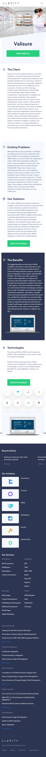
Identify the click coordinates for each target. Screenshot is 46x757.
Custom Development (9, 599)
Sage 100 (27, 579)
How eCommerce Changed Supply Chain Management (21, 680)
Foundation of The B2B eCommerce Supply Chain (19, 673)
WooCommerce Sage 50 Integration (14, 717)
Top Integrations (7, 713)
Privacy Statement (34, 750)
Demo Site (5, 591)
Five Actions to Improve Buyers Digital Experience (19, 634)
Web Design (6, 595)
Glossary (12, 750)
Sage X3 (27, 582)
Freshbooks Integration (10, 652)
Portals (26, 591)
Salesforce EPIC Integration (11, 721)
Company (27, 607)
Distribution (28, 603)
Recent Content (7, 668)
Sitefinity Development (10, 607)
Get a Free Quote (19, 243)
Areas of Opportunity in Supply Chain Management (20, 676)
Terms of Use (21, 750)
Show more (6, 642)
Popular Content (7, 689)
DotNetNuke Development (11, 603)
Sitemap (4, 750)
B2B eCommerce (8, 564)
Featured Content (8, 626)
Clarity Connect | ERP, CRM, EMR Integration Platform (20, 638)
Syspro (26, 586)
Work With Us (23, 53)
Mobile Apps (6, 610)
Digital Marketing (8, 614)
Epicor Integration (8, 725)
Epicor (26, 575)
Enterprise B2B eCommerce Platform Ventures (18, 704)
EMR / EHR (28, 571)
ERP (25, 564)
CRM (26, 567)
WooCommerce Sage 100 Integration (15, 659)
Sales (26, 599)
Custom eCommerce (9, 575)
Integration (28, 559)
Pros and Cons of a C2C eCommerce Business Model (20, 694)
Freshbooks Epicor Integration (12, 655)
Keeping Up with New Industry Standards (16, 630)
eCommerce (6, 559)
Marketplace (6, 571)
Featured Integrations (9, 647)
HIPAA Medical (29, 595)
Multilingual (6, 567)
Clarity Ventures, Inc (19, 745)
